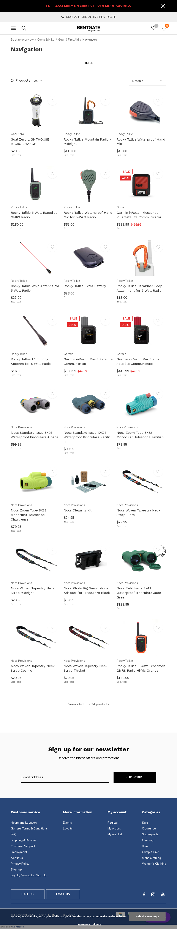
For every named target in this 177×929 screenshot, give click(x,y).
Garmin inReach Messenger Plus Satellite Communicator (139, 215)
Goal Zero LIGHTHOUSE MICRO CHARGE (30, 142)
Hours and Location (24, 822)
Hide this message (147, 916)
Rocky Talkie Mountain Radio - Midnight (87, 142)
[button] (14, 28)
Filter (88, 63)
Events (67, 822)
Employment (19, 852)
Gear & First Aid (68, 39)
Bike (145, 846)
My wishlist (114, 834)
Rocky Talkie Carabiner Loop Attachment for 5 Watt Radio (139, 288)
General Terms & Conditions (29, 828)
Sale (145, 822)
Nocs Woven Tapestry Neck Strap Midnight (33, 590)
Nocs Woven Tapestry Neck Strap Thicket (85, 668)
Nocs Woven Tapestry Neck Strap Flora (138, 512)
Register (113, 822)
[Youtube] (162, 894)
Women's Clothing (154, 863)
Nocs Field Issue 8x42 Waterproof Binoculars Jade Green (139, 592)
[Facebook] (144, 894)
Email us (63, 894)
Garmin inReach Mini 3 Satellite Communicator (88, 361)
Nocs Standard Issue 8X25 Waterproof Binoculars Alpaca (34, 435)
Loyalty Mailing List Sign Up (29, 875)
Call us (27, 894)
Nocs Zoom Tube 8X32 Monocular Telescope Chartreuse (28, 514)
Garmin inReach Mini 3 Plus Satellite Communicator (138, 361)
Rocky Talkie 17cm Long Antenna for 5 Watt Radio (31, 361)
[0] (163, 28)
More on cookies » (89, 924)
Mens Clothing (151, 857)
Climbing (147, 840)
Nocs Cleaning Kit (78, 510)
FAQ (13, 834)
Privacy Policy (20, 863)
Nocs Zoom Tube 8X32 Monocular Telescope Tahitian (140, 435)
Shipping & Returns (23, 840)
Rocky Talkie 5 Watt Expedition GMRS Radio (35, 215)
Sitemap (16, 869)
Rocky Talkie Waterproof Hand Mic (141, 142)
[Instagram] (153, 894)
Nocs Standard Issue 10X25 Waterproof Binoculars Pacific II (87, 437)
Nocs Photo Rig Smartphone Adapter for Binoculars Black (87, 590)
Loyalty (68, 828)
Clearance (149, 828)
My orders (114, 828)
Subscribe (134, 777)
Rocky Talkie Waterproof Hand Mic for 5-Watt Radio (88, 215)
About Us (17, 857)
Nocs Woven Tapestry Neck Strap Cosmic (33, 668)
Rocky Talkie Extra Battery (85, 286)
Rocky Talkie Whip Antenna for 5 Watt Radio (35, 288)
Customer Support (23, 846)
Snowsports (150, 834)
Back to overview (22, 39)
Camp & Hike (45, 39)
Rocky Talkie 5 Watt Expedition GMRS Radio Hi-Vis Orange (141, 668)
